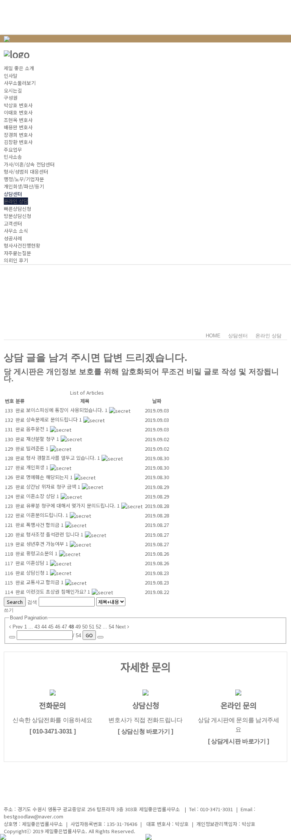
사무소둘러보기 (20, 82)
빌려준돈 (36, 448)
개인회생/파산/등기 (24, 186)
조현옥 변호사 (18, 120)
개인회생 (36, 467)
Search (15, 601)
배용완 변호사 (18, 127)
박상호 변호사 (18, 105)
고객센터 (13, 223)
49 (78, 627)
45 (50, 627)
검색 (32, 602)
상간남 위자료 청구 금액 (52, 486)
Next (121, 627)
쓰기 (9, 610)
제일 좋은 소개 (19, 68)
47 (64, 627)
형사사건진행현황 (22, 245)
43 (37, 627)
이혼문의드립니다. (46, 515)
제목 (84, 400)
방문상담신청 (17, 215)
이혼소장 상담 (41, 496)
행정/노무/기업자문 (24, 179)
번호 (9, 400)
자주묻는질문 (17, 253)
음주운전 (36, 429)
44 (44, 627)
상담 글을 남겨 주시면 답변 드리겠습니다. (95, 357)
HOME (213, 336)
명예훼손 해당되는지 (48, 477)
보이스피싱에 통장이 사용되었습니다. (65, 410)
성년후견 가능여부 (46, 543)
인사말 (10, 75)
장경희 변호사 (18, 134)
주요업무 (13, 149)
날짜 (156, 400)
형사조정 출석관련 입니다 (53, 534)
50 (85, 627)
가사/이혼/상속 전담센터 (29, 164)
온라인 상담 (16, 201)
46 (57, 627)
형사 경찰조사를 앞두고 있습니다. (61, 457)
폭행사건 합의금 (43, 524)
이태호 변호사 (18, 112)
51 (91, 627)
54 (111, 627)
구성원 (10, 97)
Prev (17, 627)
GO (89, 635)
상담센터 (13, 193)
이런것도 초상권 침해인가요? (57, 591)
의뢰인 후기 (16, 260)
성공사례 (13, 238)
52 (98, 627)
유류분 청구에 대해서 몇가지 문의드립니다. (71, 505)
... (30, 627)
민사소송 (13, 156)
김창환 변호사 (18, 142)
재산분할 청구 (41, 438)
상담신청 (36, 572)
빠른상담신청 (17, 208)
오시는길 (13, 90)
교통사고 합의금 (43, 582)
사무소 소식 (16, 230)
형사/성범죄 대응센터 (26, 171)
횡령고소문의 (40, 553)
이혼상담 (36, 562)
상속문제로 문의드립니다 (52, 419)
